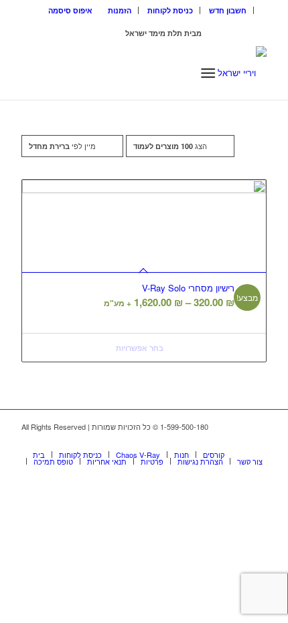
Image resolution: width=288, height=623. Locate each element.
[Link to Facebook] (236, 440)
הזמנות (119, 10)
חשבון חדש (227, 10)
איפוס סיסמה (70, 10)
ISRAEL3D (105, 33)
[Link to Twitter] (256, 440)
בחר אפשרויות (140, 348)
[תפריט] (208, 73)
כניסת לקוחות (170, 10)
